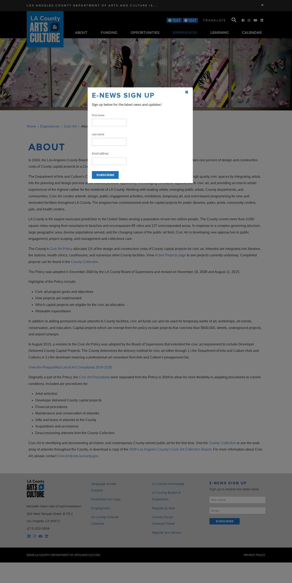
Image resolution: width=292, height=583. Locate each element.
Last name (98, 134)
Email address (100, 153)
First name (98, 115)
